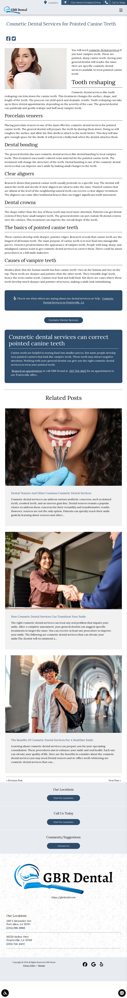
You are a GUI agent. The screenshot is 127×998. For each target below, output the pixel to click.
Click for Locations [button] (64, 798)
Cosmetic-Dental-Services (63, 320)
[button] (122, 10)
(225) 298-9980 (15, 928)
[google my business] (93, 964)
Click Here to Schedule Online (86, 2)
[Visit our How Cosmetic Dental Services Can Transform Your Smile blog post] (63, 570)
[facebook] (85, 964)
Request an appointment (27, 371)
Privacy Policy (29, 965)
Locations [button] (53, 2)
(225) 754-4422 (15, 943)
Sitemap (41, 965)
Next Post (114, 780)
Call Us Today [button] (118, 2)
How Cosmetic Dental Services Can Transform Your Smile (48, 616)
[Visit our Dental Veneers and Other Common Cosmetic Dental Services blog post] (63, 447)
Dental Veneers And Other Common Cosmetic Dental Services (51, 493)
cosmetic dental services (104, 50)
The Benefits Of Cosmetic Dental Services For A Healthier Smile (52, 740)
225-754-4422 (77, 371)
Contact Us (63, 845)
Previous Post (15, 780)
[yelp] (101, 964)
